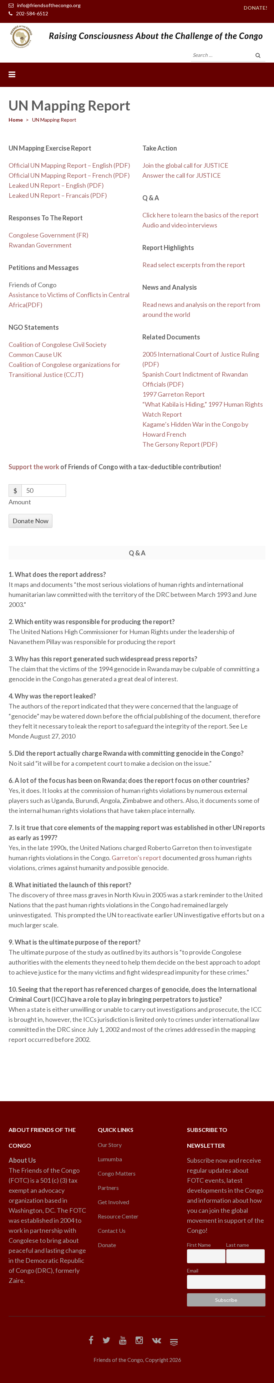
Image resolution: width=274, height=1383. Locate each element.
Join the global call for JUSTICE (185, 165)
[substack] (173, 1341)
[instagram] (139, 1341)
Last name (237, 1245)
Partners (108, 1187)
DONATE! (255, 8)
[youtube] (123, 1341)
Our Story (110, 1144)
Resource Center (118, 1216)
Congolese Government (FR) (48, 235)
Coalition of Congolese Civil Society (57, 344)
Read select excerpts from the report (193, 265)
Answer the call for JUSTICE (181, 175)
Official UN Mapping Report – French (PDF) (69, 175)
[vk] (156, 1341)
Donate (107, 1244)
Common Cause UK (35, 354)
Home (16, 120)
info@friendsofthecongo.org (49, 5)
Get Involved (113, 1201)
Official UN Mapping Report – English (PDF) (69, 165)
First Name (199, 1245)
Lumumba (110, 1159)
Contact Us (112, 1230)
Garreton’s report (136, 858)
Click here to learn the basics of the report (200, 215)
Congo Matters (117, 1173)
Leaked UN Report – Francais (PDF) (58, 195)
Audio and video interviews (179, 225)
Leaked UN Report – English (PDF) (56, 185)
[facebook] (90, 1341)
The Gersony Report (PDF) (180, 444)
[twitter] (106, 1341)
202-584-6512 (32, 13)
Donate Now (30, 521)
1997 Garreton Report (173, 394)
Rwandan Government (40, 245)
